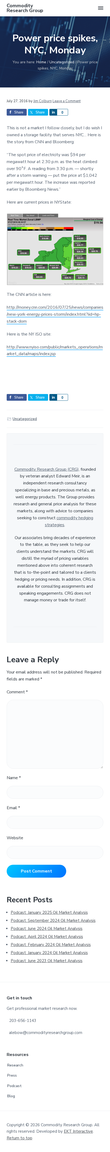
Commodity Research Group (25, 8)
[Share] (53, 112)
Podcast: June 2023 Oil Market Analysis (46, 960)
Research (15, 1065)
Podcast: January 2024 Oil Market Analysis (49, 952)
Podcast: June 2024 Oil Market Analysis (46, 928)
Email (13, 808)
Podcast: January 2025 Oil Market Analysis (49, 912)
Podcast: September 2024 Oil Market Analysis (53, 920)
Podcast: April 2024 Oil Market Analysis (47, 936)
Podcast (14, 1085)
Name (14, 778)
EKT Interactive (78, 1131)
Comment (17, 692)
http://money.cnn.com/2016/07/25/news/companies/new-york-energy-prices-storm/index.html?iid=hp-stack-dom (55, 314)
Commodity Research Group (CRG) (46, 469)
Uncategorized (25, 419)
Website (15, 838)
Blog (11, 1096)
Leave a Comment (67, 101)
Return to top (19, 1138)
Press (12, 1075)
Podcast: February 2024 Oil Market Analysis (51, 944)
